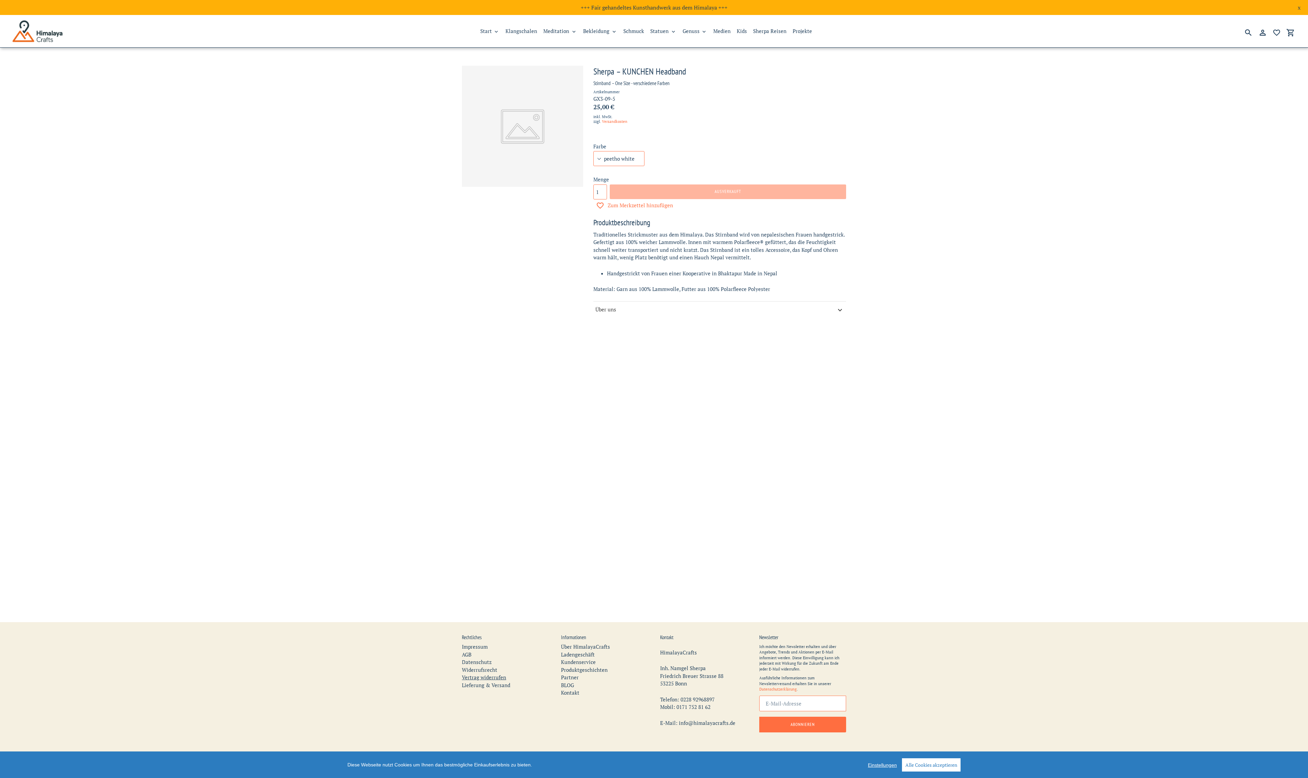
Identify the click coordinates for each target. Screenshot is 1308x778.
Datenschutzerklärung (778, 689)
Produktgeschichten (584, 669)
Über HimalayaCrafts (585, 646)
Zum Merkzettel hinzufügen (640, 205)
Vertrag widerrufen (484, 677)
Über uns (605, 309)
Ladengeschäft (578, 654)
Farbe (599, 146)
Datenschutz (477, 662)
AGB (466, 654)
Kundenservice (578, 662)
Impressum (475, 646)
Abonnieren (803, 724)
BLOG (567, 685)
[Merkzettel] (1276, 32)
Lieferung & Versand (486, 685)
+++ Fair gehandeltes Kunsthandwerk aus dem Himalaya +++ (654, 7)
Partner (570, 677)
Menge (601, 179)
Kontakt (570, 692)
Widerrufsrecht (479, 669)
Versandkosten (614, 121)
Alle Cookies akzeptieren (931, 765)
